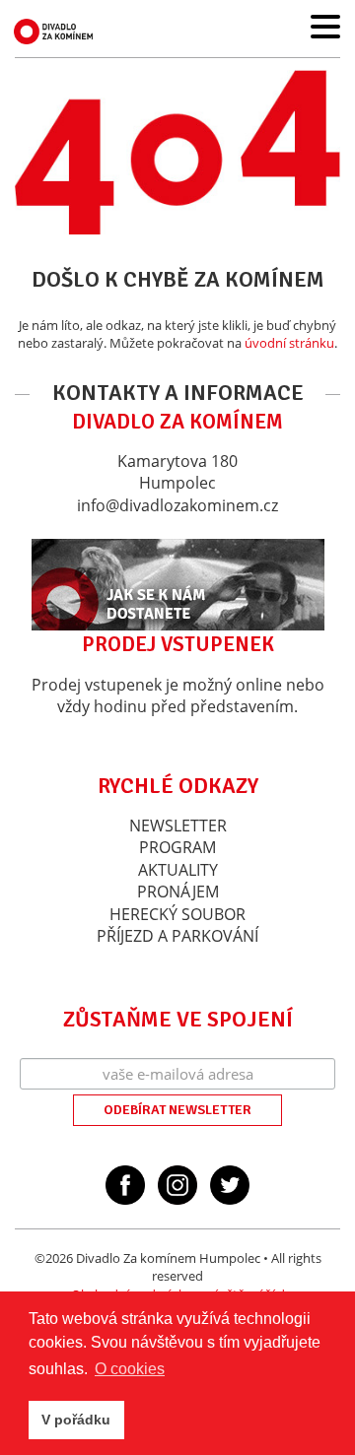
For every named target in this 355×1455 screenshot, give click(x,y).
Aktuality (178, 870)
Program (177, 847)
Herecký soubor (177, 914)
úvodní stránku (289, 343)
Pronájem (178, 891)
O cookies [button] (130, 1368)
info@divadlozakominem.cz (177, 505)
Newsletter (178, 825)
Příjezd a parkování (177, 936)
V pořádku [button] (75, 1419)
